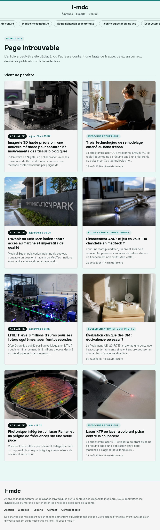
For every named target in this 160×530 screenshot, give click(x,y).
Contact (93, 14)
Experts (80, 14)
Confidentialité (70, 510)
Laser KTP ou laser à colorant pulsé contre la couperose (115, 433)
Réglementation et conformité (75, 23)
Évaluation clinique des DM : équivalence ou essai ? (109, 337)
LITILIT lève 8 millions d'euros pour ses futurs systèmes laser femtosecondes (40, 337)
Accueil (9, 510)
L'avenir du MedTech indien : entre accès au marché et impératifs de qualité (36, 243)
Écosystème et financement (109, 232)
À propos (67, 14)
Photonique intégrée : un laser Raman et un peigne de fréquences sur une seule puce (41, 435)
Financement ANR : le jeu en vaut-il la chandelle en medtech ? (116, 241)
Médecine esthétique (35, 23)
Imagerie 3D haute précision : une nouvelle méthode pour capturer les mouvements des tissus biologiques (38, 146)
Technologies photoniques (119, 23)
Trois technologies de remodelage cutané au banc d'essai (114, 144)
